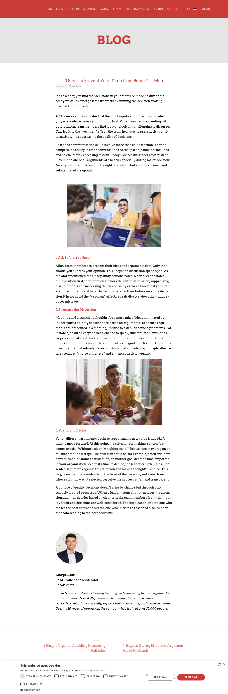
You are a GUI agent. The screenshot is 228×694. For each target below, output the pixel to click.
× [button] (224, 664)
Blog (104, 9)
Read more (99, 670)
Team (116, 9)
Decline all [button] (160, 677)
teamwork (61, 86)
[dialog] (114, 677)
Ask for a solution (63, 9)
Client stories (166, 9)
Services (89, 9)
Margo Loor (75, 86)
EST (189, 8)
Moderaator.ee (137, 9)
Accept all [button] (191, 677)
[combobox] (219, 664)
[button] (80, 689)
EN (203, 8)
